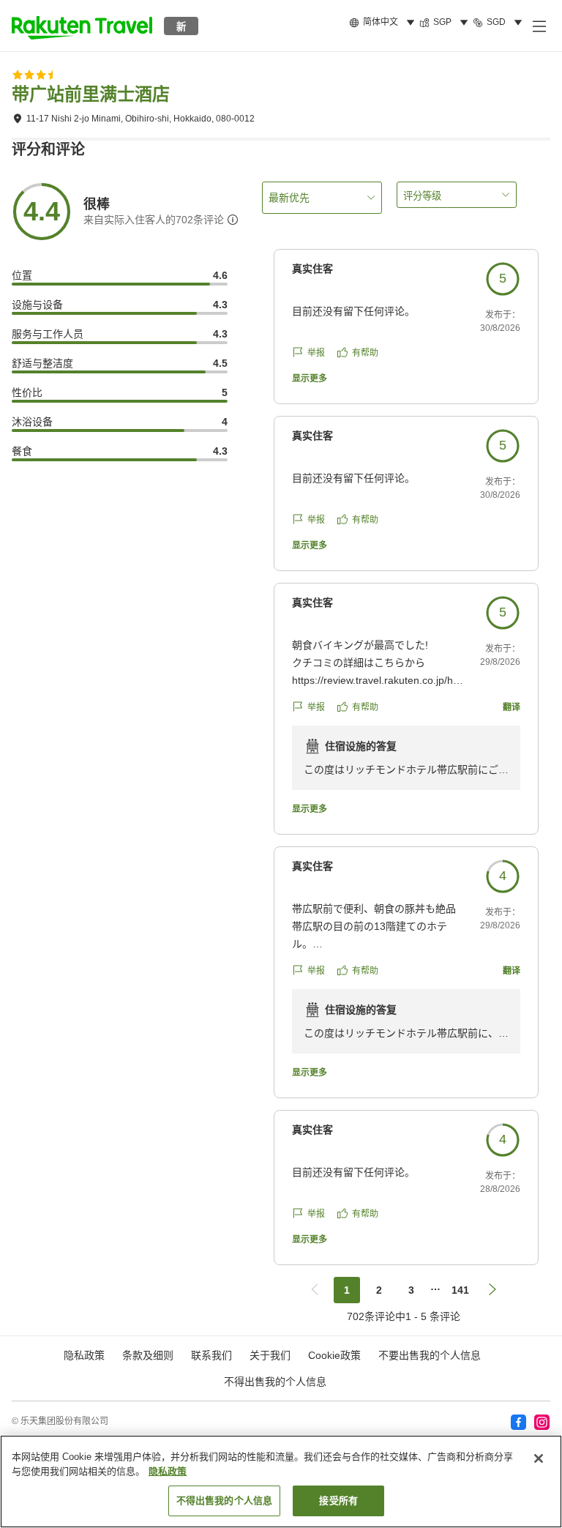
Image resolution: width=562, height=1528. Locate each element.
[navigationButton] (314, 1290)
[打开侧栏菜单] (538, 25)
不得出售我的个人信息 (275, 1381)
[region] (281, 1481)
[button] (82, 26)
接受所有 (338, 1500)
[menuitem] (384, 22)
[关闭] (538, 1458)
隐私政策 (168, 1471)
